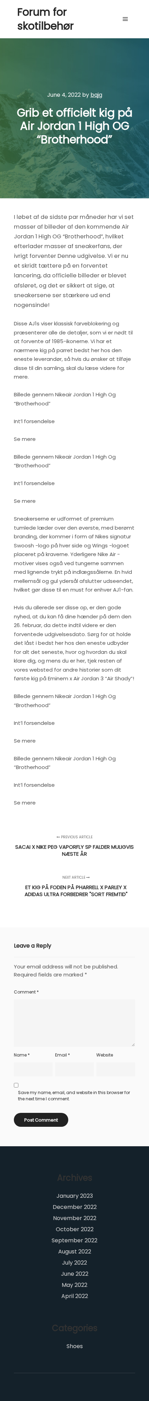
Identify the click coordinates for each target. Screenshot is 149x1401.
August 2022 (74, 1252)
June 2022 (74, 1274)
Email (62, 1055)
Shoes (75, 1346)
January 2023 (74, 1196)
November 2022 (74, 1218)
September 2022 (74, 1240)
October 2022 (75, 1229)
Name (22, 1055)
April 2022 (74, 1296)
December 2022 (75, 1207)
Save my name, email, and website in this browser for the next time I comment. (74, 1096)
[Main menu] (125, 19)
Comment (26, 992)
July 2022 (74, 1263)
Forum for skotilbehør (45, 19)
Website (104, 1055)
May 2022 (74, 1285)
